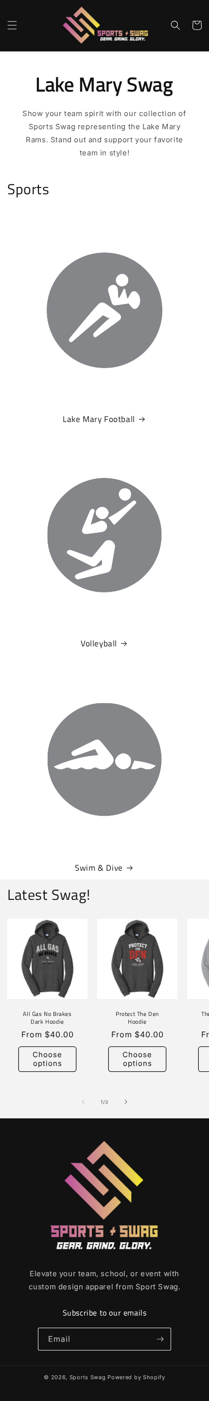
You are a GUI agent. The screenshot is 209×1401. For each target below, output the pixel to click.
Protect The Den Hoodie (137, 1017)
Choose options (47, 1059)
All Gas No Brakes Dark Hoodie (47, 1017)
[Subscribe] (160, 1339)
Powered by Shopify (136, 1377)
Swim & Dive (99, 867)
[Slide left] (83, 1102)
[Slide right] (126, 1102)
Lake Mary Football (99, 419)
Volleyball (99, 643)
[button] (12, 25)
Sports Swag (88, 1377)
